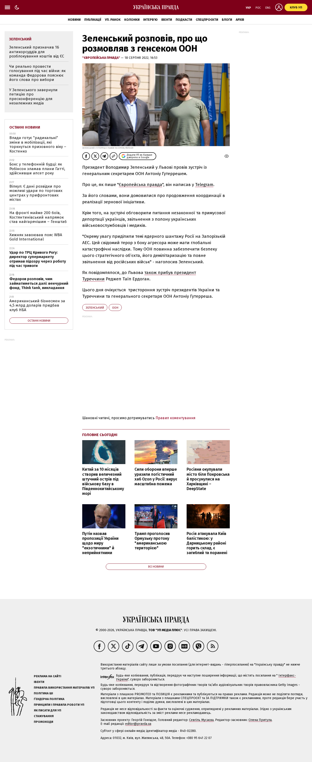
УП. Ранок (113, 20)
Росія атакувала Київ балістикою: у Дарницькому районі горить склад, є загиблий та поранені (207, 543)
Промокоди (43, 721)
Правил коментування (176, 418)
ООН (115, 307)
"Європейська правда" (101, 58)
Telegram (204, 184)
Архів (240, 20)
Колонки (132, 20)
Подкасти (184, 20)
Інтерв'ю (150, 20)
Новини (74, 20)
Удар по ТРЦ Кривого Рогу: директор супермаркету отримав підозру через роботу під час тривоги (37, 259)
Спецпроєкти (207, 20)
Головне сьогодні (99, 435)
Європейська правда (140, 184)
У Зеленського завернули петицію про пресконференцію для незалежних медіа (33, 97)
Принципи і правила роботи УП (59, 704)
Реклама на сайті (47, 676)
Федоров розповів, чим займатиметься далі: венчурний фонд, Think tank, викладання (38, 283)
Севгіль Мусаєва (201, 720)
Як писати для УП (47, 710)
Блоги (227, 20)
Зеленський (95, 307)
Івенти (166, 20)
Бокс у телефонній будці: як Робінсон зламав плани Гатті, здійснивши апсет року (37, 169)
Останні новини (24, 127)
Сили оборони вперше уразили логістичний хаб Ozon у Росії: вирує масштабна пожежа (156, 476)
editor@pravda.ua (138, 724)
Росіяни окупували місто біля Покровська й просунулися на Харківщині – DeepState (208, 479)
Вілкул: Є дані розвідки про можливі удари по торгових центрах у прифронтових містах (35, 193)
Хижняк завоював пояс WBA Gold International (35, 237)
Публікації (92, 20)
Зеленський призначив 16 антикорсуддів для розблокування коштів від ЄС (36, 52)
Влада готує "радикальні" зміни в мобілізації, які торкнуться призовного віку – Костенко (37, 144)
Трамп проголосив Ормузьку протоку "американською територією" (152, 540)
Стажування (44, 716)
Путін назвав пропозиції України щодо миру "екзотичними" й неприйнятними (100, 543)
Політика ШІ (43, 693)
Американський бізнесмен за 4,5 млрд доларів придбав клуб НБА (37, 305)
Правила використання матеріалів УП (64, 687)
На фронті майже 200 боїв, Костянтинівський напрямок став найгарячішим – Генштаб (38, 217)
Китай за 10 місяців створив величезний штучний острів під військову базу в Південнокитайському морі (103, 481)
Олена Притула (260, 720)
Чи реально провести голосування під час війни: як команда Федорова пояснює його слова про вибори (37, 73)
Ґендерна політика (49, 699)
